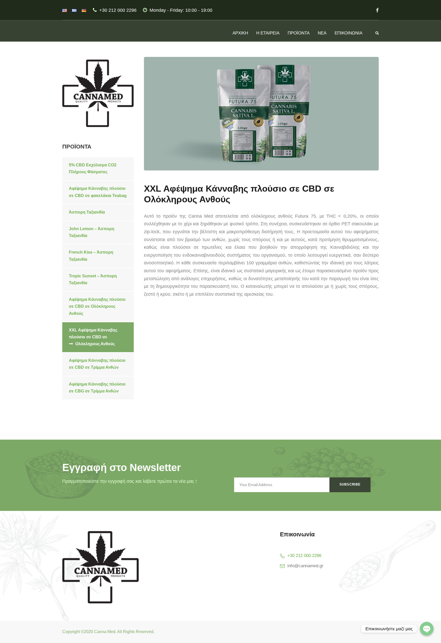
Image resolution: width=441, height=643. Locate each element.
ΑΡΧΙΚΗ (240, 33)
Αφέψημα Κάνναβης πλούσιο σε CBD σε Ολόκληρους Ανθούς (97, 306)
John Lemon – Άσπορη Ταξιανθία (91, 232)
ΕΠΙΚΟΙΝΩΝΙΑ (348, 33)
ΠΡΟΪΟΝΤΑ (299, 33)
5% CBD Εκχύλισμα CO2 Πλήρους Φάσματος (92, 168)
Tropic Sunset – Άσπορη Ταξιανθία (93, 279)
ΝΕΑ (322, 33)
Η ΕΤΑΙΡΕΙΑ (267, 33)
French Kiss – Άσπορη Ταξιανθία (91, 255)
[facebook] (377, 10)
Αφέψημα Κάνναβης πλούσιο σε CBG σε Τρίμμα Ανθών (97, 387)
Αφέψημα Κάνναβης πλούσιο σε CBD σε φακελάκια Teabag (98, 191)
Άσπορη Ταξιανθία (87, 212)
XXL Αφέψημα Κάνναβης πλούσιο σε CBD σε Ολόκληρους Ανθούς (93, 337)
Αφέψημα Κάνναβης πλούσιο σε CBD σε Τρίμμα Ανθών (97, 363)
